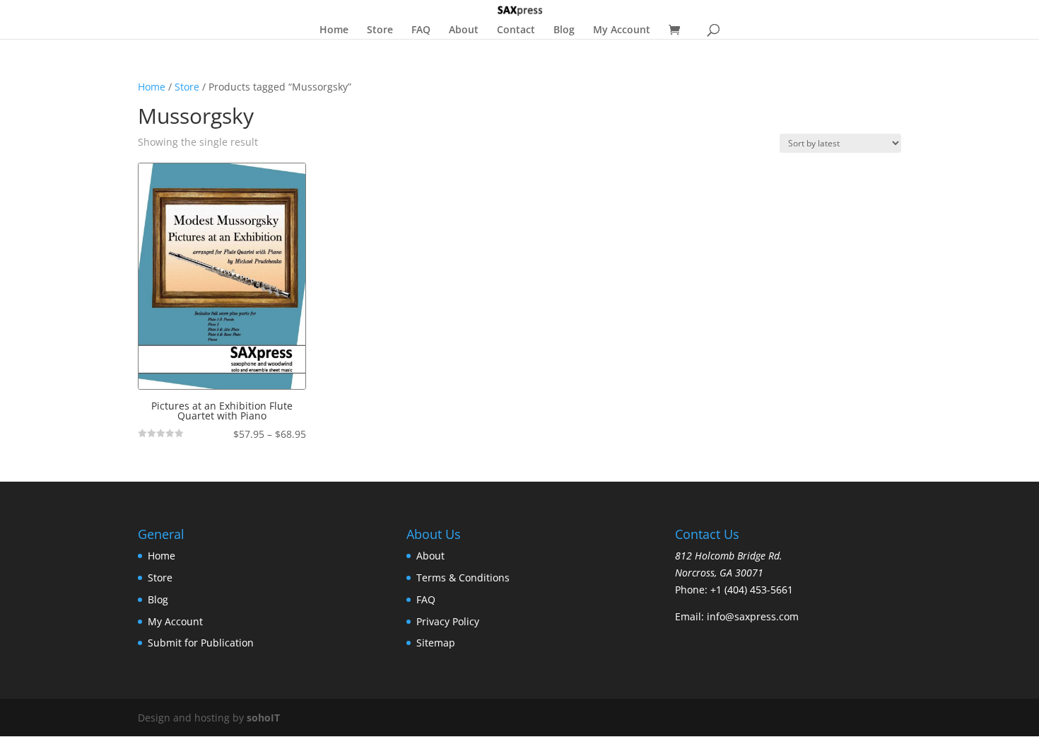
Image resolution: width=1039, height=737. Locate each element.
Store (380, 30)
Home (333, 30)
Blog (564, 30)
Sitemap (435, 642)
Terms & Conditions (463, 577)
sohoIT (263, 717)
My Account (621, 30)
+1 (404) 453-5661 (751, 589)
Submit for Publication (201, 642)
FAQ (420, 30)
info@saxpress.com (753, 616)
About (464, 30)
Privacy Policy (447, 621)
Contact (516, 30)
